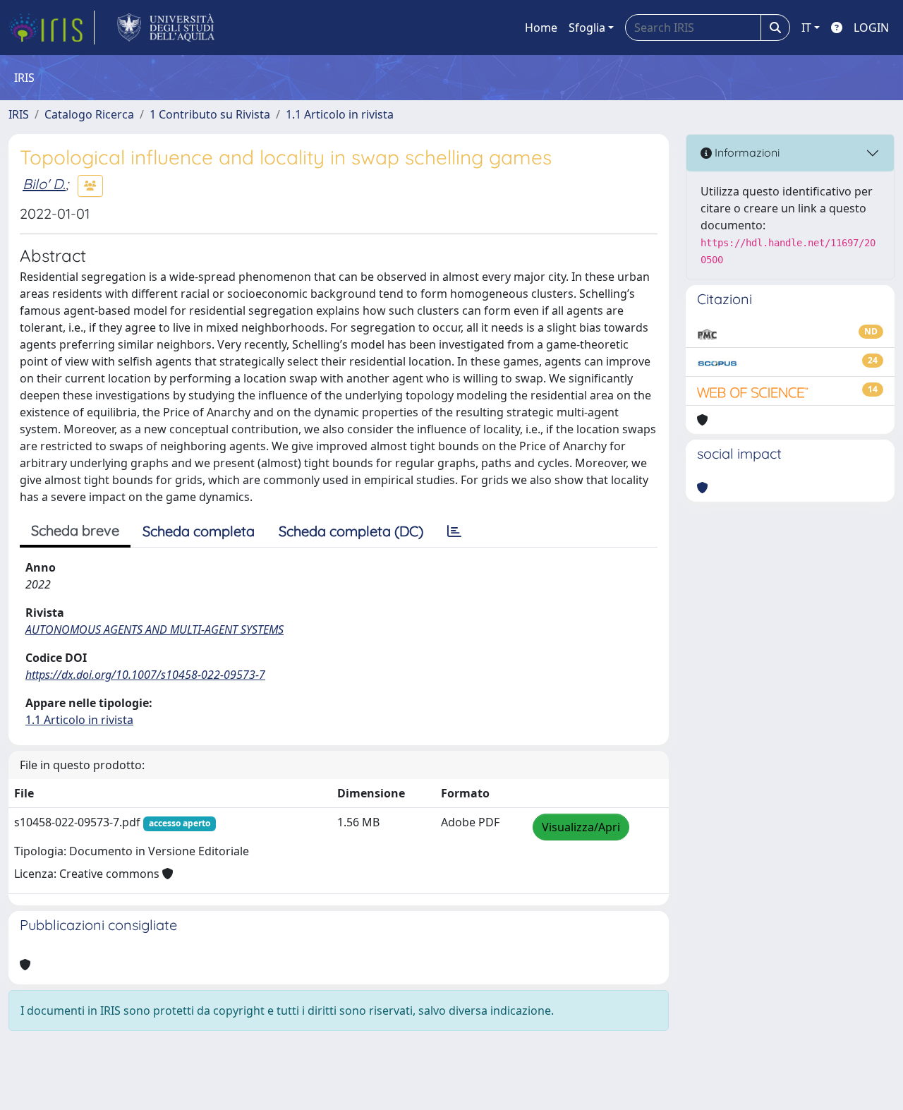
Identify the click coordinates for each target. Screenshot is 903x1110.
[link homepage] (51, 27)
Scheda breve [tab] (75, 530)
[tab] (454, 531)
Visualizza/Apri (581, 827)
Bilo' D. (44, 184)
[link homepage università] (166, 27)
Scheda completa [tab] (199, 531)
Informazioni (746, 152)
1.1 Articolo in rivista (340, 114)
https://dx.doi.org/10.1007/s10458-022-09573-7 (145, 674)
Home (541, 27)
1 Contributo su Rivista (210, 114)
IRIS (18, 114)
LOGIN (871, 27)
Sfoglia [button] (587, 27)
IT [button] (806, 27)
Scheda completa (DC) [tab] (351, 531)
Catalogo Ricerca (89, 114)
